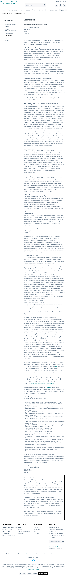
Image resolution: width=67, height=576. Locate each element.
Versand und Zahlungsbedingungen (11, 29)
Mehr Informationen (33, 569)
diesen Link (48, 387)
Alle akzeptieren (32, 573)
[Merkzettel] (56, 5)
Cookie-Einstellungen (10, 24)
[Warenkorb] (64, 5)
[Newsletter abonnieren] (62, 541)
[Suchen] (44, 5)
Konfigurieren (43, 573)
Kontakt (7, 26)
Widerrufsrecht (9, 33)
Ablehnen (22, 573)
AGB (6, 38)
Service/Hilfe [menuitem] (61, 1)
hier (56, 366)
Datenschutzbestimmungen (56, 547)
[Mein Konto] (60, 5)
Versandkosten (29, 553)
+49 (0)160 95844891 (6, 532)
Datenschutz (8, 35)
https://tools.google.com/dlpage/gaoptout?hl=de (42, 383)
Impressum (8, 40)
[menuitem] (36, 5)
